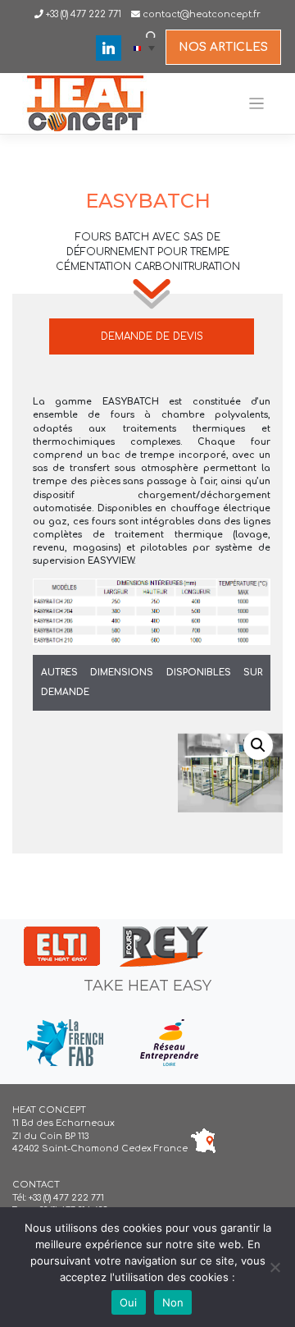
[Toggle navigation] (257, 104)
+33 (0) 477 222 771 (82, 14)
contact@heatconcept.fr (202, 14)
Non (173, 1302)
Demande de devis (152, 336)
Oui (129, 1302)
